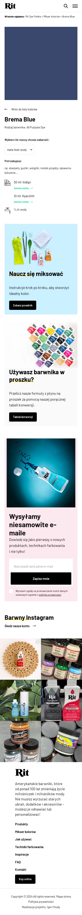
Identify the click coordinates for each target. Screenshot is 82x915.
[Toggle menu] (75, 6)
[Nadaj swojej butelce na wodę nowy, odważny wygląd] (20, 700)
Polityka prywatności (41, 901)
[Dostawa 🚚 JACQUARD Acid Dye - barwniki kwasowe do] (20, 741)
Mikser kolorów (25, 832)
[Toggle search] (66, 6)
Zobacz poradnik (22, 305)
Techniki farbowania (29, 847)
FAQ (18, 862)
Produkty (21, 824)
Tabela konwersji (23, 417)
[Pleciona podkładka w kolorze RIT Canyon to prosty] (20, 659)
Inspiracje (22, 854)
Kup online (25, 879)
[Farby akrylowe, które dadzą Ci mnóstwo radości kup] (61, 659)
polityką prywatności (50, 594)
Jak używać (23, 839)
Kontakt (20, 869)
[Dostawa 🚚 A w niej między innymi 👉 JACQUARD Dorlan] (61, 741)
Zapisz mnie (41, 578)
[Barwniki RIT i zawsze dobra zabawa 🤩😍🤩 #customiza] (61, 700)
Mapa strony (63, 896)
